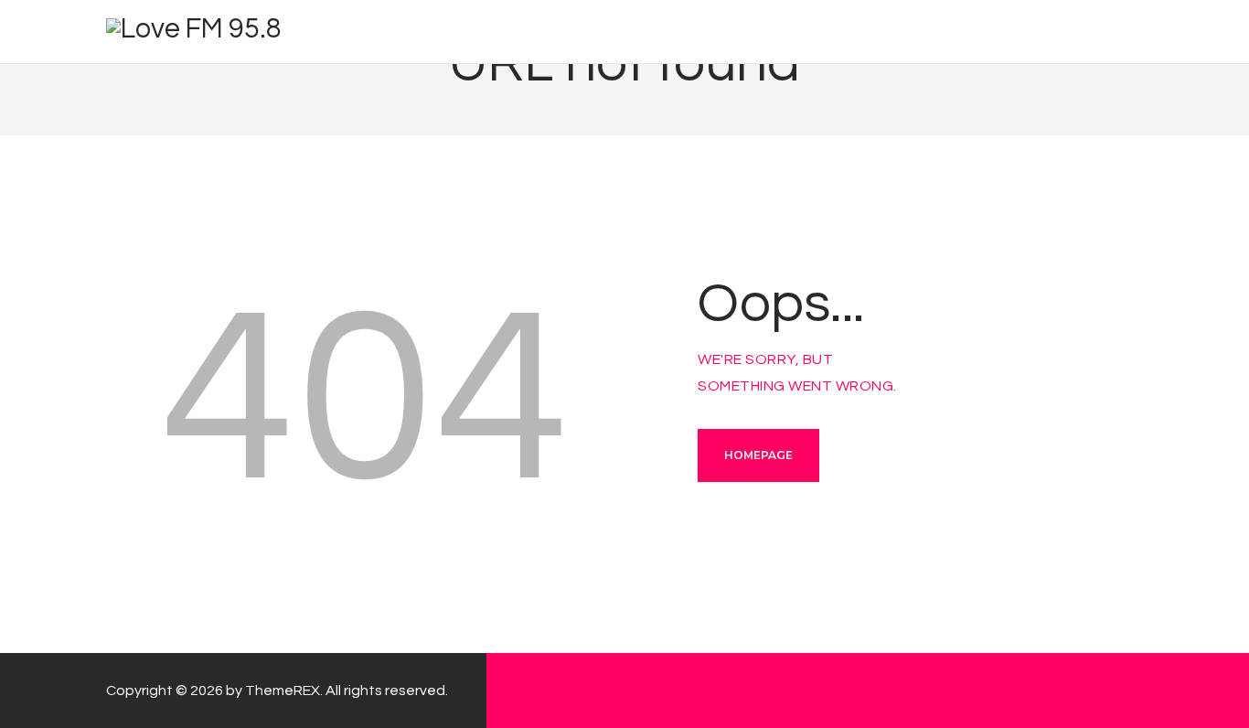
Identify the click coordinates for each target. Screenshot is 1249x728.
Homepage (758, 455)
